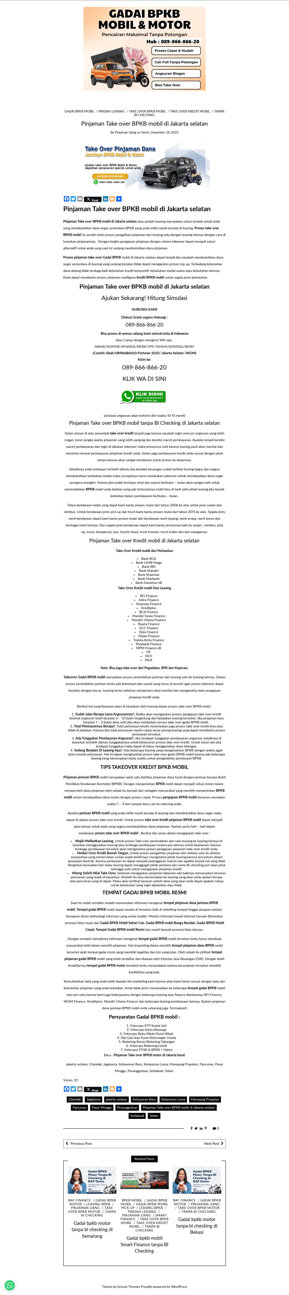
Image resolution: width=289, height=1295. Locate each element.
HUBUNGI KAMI (144, 309)
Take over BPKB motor (199, 1208)
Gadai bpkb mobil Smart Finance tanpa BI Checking (144, 1244)
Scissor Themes (128, 1286)
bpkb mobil (132, 1200)
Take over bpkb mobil (147, 111)
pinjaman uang (125, 132)
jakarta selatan (116, 1099)
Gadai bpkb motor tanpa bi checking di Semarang (92, 1230)
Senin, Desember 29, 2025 (159, 132)
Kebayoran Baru (144, 1099)
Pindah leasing (111, 111)
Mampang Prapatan (205, 1099)
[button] (10, 1285)
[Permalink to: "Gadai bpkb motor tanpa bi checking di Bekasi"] (197, 1180)
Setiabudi (137, 1116)
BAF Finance (79, 1200)
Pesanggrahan (127, 1107)
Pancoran (79, 1107)
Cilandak (74, 1099)
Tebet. (154, 1116)
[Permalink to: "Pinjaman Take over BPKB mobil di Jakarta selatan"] (144, 165)
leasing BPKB (98, 1204)
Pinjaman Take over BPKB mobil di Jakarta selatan (179, 1107)
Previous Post (81, 1143)
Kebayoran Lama (173, 1099)
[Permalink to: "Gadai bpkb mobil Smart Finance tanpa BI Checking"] (144, 1180)
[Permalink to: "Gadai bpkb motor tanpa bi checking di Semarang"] (92, 1180)
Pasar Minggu (102, 1107)
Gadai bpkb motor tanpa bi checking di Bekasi (196, 1226)
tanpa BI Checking (199, 1211)
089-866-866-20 (144, 325)
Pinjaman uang (205, 1204)
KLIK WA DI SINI (144, 379)
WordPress (179, 1286)
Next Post (211, 1143)
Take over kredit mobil (190, 111)
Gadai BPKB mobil (79, 111)
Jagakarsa (93, 1099)
